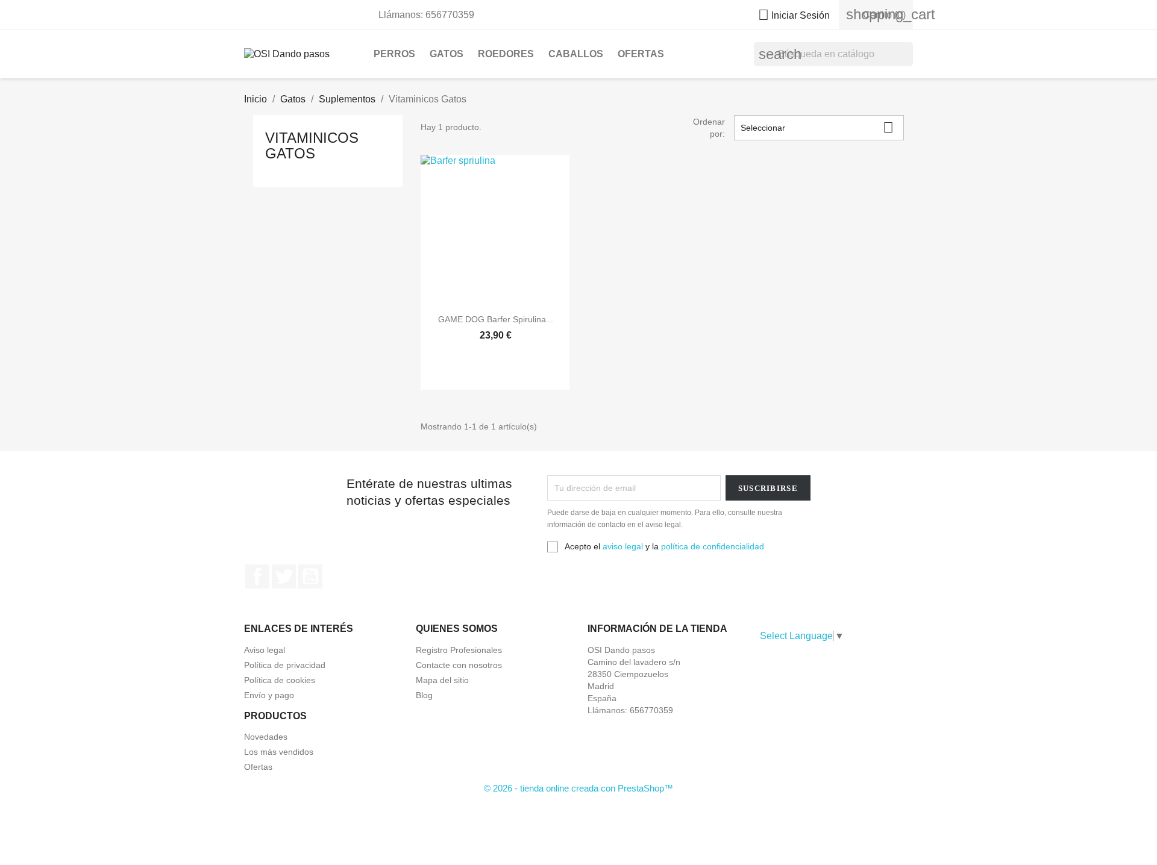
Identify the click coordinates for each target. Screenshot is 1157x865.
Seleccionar (817, 127)
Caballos (575, 54)
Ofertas (641, 54)
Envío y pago (269, 695)
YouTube (310, 576)
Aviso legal (264, 650)
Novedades (265, 737)
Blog (424, 695)
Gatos (446, 54)
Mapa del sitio (442, 680)
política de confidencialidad (712, 546)
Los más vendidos (278, 752)
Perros (394, 54)
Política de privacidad (284, 665)
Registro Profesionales (459, 650)
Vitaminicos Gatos (312, 145)
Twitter (284, 576)
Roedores (506, 54)
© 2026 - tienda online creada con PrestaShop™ (578, 788)
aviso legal (623, 546)
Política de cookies (279, 680)
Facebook (257, 576)
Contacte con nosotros (459, 665)
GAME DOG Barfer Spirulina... (495, 319)
